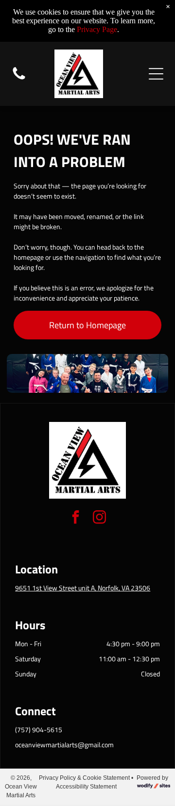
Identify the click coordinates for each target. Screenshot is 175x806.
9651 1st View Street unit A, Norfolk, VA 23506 (82, 588)
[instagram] (99, 518)
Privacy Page (97, 29)
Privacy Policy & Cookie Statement (84, 777)
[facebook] (76, 518)
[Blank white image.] (19, 79)
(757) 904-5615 (38, 729)
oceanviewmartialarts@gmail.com (64, 744)
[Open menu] (156, 74)
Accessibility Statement (86, 786)
